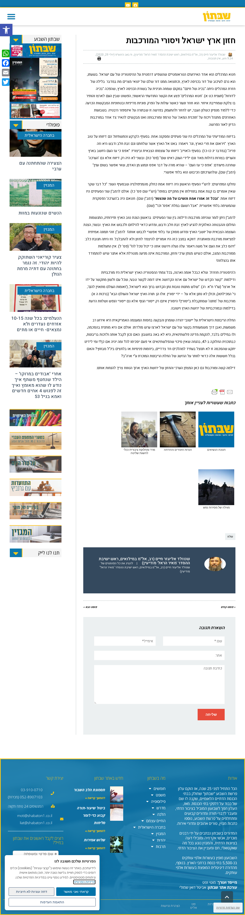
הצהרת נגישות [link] (170, 905)
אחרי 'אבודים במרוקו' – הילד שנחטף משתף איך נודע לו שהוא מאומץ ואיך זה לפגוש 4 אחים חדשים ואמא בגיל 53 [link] (36, 385)
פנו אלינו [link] (193, 906)
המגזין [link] (161, 833)
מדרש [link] (161, 807)
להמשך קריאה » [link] (95, 798)
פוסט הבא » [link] (90, 607)
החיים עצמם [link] (156, 820)
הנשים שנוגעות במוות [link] (39, 213)
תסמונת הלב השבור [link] (89, 789)
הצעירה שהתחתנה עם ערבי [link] (40, 166)
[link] (6, 30)
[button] (11, 16)
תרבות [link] (161, 846)
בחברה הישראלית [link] (152, 827)
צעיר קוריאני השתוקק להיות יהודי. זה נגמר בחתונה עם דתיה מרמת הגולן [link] (39, 265)
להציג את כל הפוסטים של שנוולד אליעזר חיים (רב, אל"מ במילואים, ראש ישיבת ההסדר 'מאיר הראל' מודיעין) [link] (145, 567)
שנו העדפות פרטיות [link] (228, 907)
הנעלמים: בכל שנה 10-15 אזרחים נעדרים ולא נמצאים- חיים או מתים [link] (36, 324)
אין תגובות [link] (214, 58)
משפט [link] (161, 795)
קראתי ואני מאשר (76, 891)
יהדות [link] (161, 840)
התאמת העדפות (52, 902)
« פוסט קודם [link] (228, 607)
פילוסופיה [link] (158, 801)
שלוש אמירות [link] (94, 839)
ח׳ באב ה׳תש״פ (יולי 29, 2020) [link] (114, 54)
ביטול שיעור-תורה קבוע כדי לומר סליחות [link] (91, 815)
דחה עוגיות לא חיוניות (31, 891)
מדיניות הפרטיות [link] (84, 881)
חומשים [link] (160, 788)
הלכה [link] (161, 814)
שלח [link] (230, 536)
